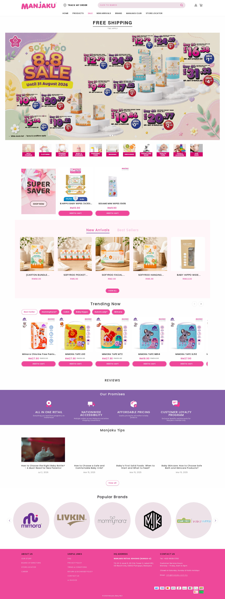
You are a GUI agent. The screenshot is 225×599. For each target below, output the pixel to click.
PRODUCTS (78, 13)
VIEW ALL (112, 290)
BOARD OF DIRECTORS (31, 563)
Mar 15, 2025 (89, 472)
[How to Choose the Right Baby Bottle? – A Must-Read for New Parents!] (43, 449)
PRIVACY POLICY (75, 563)
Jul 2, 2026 (43, 472)
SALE (90, 13)
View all (112, 483)
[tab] (110, 135)
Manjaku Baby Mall (115, 596)
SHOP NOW (38, 203)
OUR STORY (26, 558)
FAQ (69, 558)
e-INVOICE (72, 580)
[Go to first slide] (215, 520)
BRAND (118, 13)
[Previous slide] (9, 520)
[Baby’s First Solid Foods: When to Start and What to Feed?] (135, 449)
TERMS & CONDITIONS (77, 567)
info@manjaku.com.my (177, 575)
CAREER (24, 571)
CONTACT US (73, 576)
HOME (65, 13)
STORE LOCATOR (154, 13)
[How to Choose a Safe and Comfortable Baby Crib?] (89, 449)
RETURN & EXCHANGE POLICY (80, 571)
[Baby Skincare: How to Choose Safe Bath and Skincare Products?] (182, 449)
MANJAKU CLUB (134, 13)
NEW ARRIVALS (104, 13)
